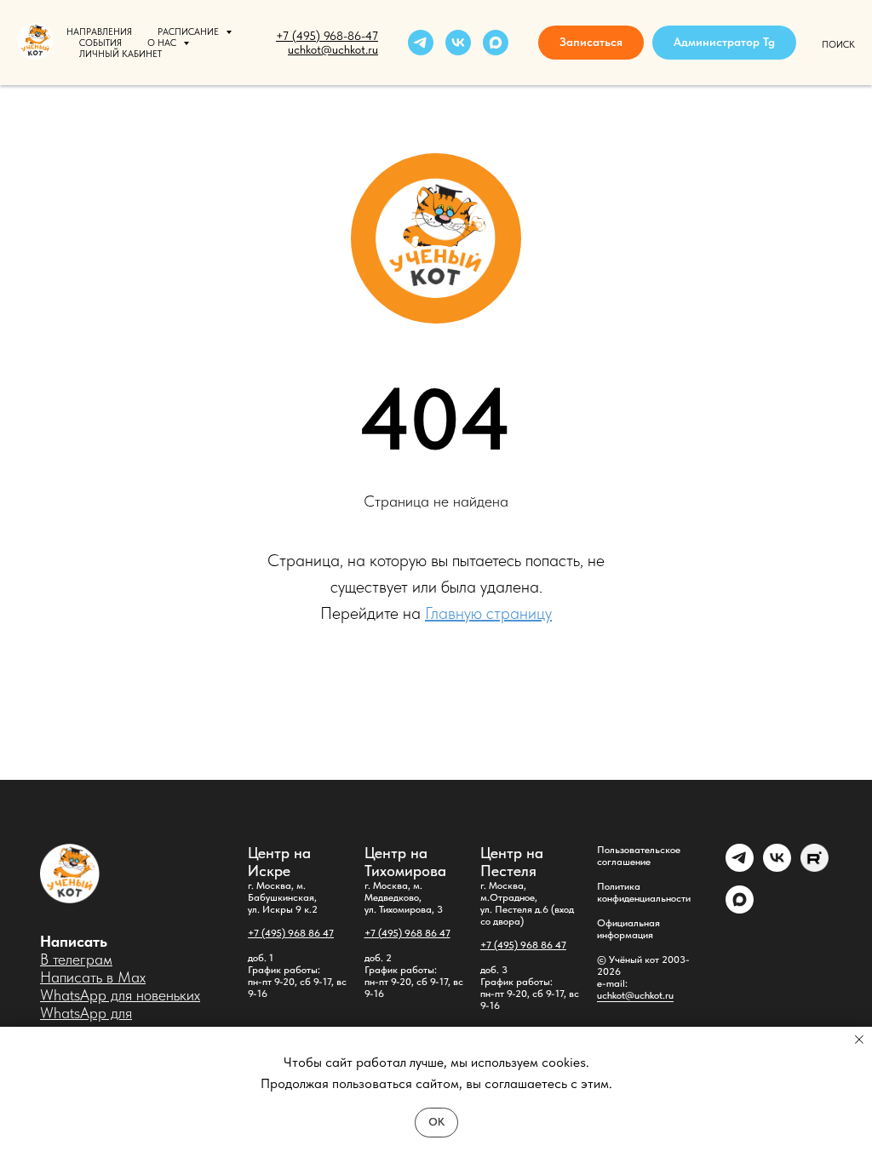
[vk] (458, 42)
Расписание (189, 31)
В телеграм (76, 959)
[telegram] (420, 42)
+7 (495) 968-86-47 (327, 36)
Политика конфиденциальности (644, 892)
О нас (163, 43)
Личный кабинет (120, 54)
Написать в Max (93, 977)
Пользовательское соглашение (638, 856)
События (100, 43)
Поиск (838, 44)
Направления (99, 31)
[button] (591, 43)
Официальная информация (628, 929)
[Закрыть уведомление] (859, 1039)
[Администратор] (740, 867)
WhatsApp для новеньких (120, 995)
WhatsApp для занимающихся (88, 1022)
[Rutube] (814, 867)
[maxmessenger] (495, 42)
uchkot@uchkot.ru (635, 995)
